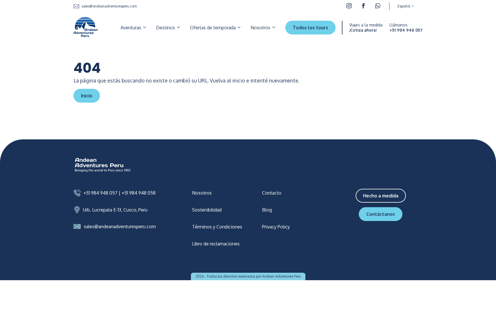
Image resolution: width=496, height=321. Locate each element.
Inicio (86, 96)
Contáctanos (380, 214)
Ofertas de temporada (213, 27)
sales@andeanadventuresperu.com (109, 6)
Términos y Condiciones (217, 227)
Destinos (166, 27)
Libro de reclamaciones (216, 244)
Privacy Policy (276, 227)
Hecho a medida (380, 196)
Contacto (271, 193)
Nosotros (261, 27)
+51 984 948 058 (139, 193)
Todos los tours (310, 27)
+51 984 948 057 (406, 30)
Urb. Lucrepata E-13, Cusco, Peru (115, 210)
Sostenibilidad (207, 210)
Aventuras (131, 27)
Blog (267, 210)
